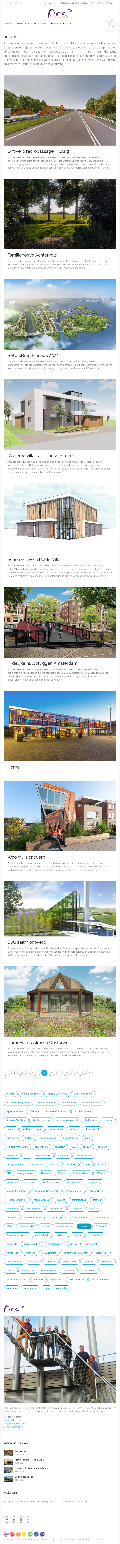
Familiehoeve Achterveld (32, 255)
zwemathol (61, 1288)
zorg (46, 1288)
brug (87, 1138)
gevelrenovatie (74, 1182)
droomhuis (36, 1164)
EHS (9, 1173)
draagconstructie (15, 1164)
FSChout (101, 1173)
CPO (27, 1155)
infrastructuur (79, 1200)
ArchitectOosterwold (67, 1120)
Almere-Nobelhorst (31, 1093)
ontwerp (84, 1226)
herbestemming (74, 1191)
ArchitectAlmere (83, 1111)
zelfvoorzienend (100, 1279)
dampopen (63, 1155)
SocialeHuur (101, 1253)
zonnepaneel (30, 1288)
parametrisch (42, 1235)
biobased (74, 1129)
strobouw (34, 1261)
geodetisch (30, 1182)
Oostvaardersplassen (17, 1235)
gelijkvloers (12, 1182)
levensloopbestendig (34, 1217)
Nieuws (9, 23)
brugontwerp (41, 1147)
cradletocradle (43, 1155)
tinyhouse (50, 1261)
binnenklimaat (56, 1129)
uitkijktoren (106, 1261)
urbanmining (28, 1270)
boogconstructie (48, 1138)
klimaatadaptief (33, 1208)
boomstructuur (70, 1138)
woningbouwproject (17, 1279)
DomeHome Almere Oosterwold (40, 1042)
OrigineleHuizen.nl (12, 1420)
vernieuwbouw (48, 1270)
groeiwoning (95, 1182)
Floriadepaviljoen (81, 1173)
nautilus (45, 1226)
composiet (12, 1155)
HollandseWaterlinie (17, 1200)
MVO (9, 1226)
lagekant (93, 1208)
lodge (55, 1217)
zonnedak (12, 1288)
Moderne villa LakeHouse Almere (41, 455)
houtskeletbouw (42, 1200)
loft (66, 1217)
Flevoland (46, 1173)
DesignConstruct (84, 1155)
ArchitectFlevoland (16, 1120)
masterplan (81, 1217)
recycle (73, 1244)
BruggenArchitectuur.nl (15, 1423)
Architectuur (91, 1120)
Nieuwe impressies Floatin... (29, 1460)
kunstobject (76, 1208)
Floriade (62, 1173)
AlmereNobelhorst (83, 1093)
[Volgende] (89, 1073)
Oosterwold (101, 1226)
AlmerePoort (69, 1102)
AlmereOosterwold (46, 1102)
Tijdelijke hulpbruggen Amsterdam (43, 663)
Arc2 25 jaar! (21, 1451)
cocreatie (102, 1147)
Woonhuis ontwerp (26, 857)
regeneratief (91, 1244)
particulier (61, 1235)
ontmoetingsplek (64, 1226)
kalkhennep (12, 1208)
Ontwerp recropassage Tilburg (38, 151)
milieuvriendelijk (102, 1217)
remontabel (13, 1253)
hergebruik (94, 1191)
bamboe (11, 1129)
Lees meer (102, 1411)
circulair (87, 1147)
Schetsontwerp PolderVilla (34, 559)
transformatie (70, 1261)
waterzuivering (88, 1270)
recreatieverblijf (32, 1244)
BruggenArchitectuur (17, 1147)
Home (14, 767)
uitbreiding (89, 1261)
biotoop (29, 1138)
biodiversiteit (92, 1129)
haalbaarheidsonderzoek (46, 1191)
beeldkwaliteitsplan (32, 1129)
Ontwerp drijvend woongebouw (31, 1468)
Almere (10, 1093)
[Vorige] (7, 1073)
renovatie (30, 1253)
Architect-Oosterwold (56, 1111)
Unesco (10, 1270)
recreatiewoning (55, 1244)
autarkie (108, 1120)
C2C (74, 1147)
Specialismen (38, 23)
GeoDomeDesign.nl (13, 1426)
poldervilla (12, 1244)
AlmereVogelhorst (92, 1102)
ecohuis (86, 1164)
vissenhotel (68, 1270)
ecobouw (70, 1164)
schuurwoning (49, 1253)
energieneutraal (26, 1173)
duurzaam (54, 1164)
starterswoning (14, 1261)
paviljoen (77, 1235)
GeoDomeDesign (51, 1182)
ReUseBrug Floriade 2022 (33, 355)
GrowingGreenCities (17, 1191)
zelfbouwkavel (77, 1279)
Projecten (21, 23)
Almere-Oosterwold (57, 1093)
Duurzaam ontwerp (27, 942)
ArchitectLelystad (41, 1120)
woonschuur (56, 1279)
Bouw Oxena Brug (24, 1477)
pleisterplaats (95, 1235)
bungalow (60, 1147)
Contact (67, 23)
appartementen (15, 1111)
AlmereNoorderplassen (18, 1102)
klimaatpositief (56, 1208)
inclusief (61, 1200)
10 (82, 1072)
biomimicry (12, 1138)
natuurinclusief (26, 1226)
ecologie (102, 1164)
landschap (12, 1217)
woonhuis (38, 1279)
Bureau (55, 23)
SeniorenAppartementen (75, 1253)
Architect (34, 1111)
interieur (97, 1200)
